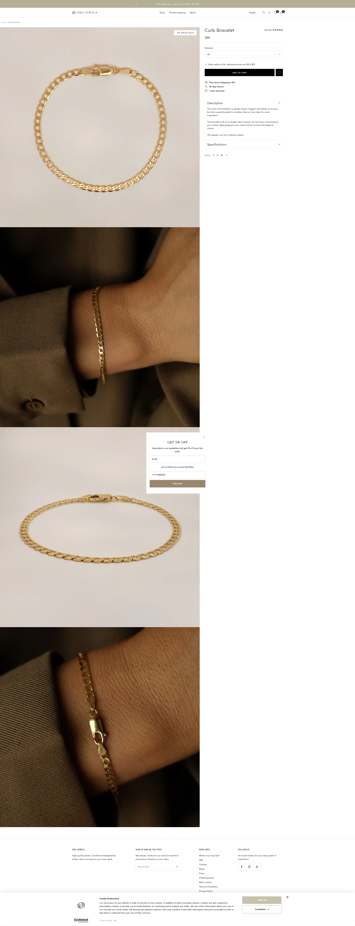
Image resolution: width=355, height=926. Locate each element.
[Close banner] (287, 897)
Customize (260, 909)
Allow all (262, 900)
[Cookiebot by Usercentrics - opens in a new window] (81, 921)
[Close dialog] (204, 437)
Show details (106, 920)
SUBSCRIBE (177, 483)
